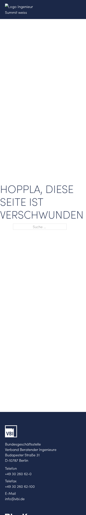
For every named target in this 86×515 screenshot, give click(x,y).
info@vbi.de (15, 498)
